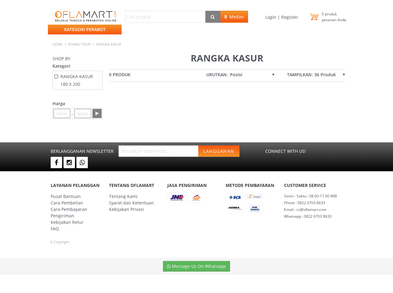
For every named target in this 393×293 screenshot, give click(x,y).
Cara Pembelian (67, 203)
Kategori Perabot (85, 29)
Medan (235, 17)
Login (271, 17)
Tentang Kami (123, 196)
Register (289, 17)
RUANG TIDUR (79, 44)
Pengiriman (62, 216)
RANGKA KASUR (108, 44)
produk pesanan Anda (334, 16)
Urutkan (216, 75)
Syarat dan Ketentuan (131, 203)
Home (58, 44)
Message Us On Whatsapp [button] (198, 266)
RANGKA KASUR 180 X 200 (76, 80)
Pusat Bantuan (66, 196)
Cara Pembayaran (69, 209)
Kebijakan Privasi (126, 209)
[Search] (212, 17)
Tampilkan (299, 75)
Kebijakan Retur (67, 222)
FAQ (55, 229)
